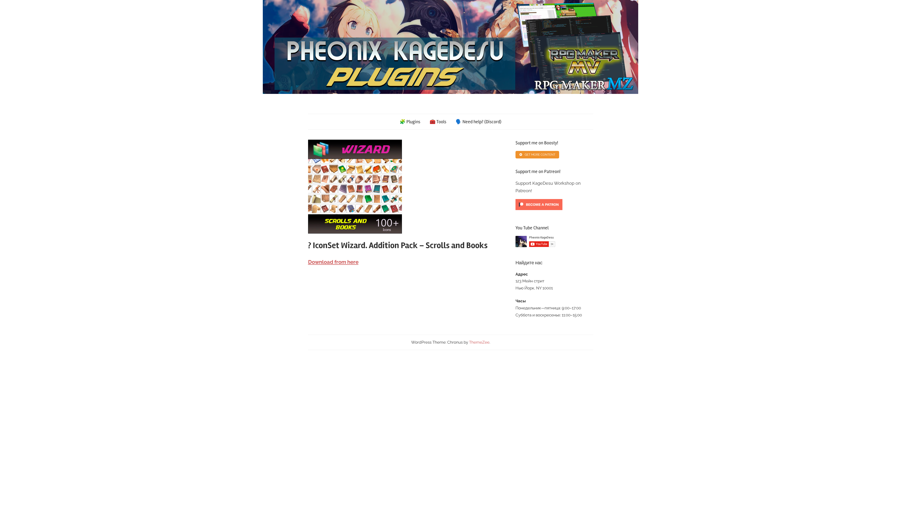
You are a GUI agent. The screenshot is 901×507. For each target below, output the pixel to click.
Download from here (333, 262)
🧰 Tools (438, 122)
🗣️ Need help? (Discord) (478, 122)
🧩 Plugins (410, 122)
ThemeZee (479, 342)
